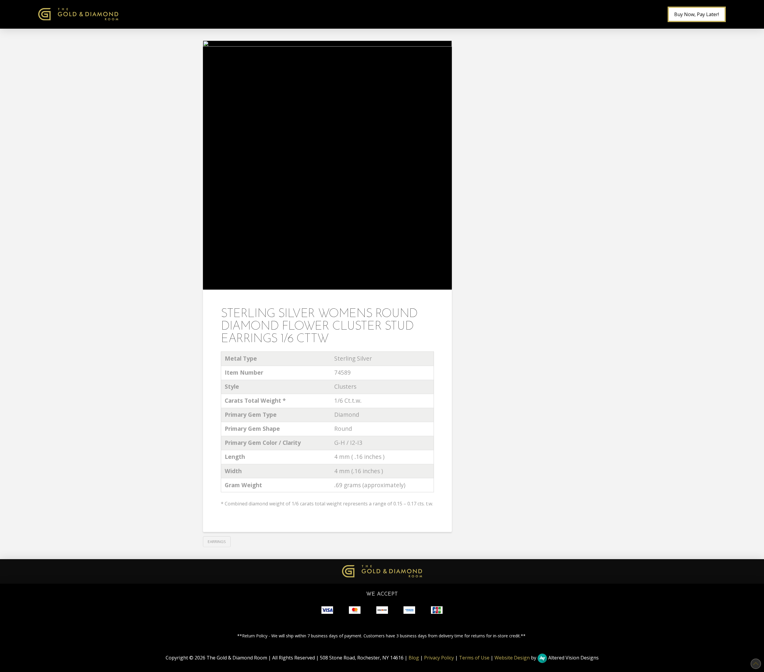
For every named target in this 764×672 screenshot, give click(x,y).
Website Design (512, 658)
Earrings (217, 541)
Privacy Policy (439, 658)
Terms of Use (474, 658)
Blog (414, 658)
